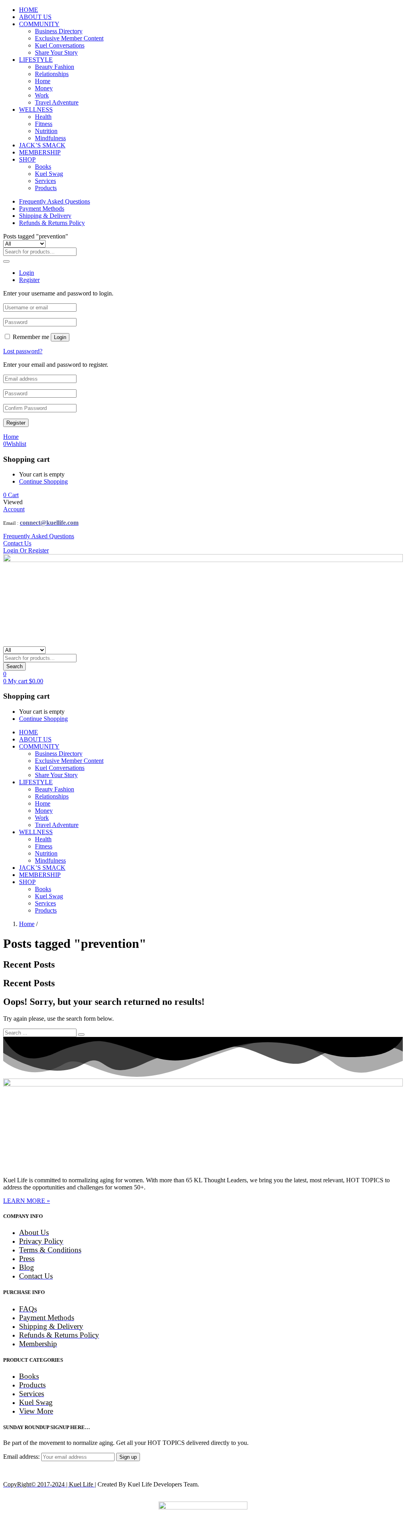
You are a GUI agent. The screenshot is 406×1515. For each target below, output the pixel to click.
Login (60, 337)
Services (45, 180)
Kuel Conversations (59, 45)
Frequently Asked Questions (54, 201)
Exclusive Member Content (69, 38)
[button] (11, 495)
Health (43, 116)
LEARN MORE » (26, 1200)
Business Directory (58, 31)
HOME (28, 9)
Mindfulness (50, 138)
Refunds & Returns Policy (52, 222)
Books (43, 166)
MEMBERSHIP (40, 152)
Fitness (43, 123)
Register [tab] (29, 279)
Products (46, 188)
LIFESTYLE (36, 59)
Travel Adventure (57, 102)
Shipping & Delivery (45, 215)
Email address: (22, 1456)
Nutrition (46, 131)
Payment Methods (41, 208)
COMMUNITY (39, 24)
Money (44, 88)
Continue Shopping (43, 481)
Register (15, 423)
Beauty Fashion (54, 66)
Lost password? (22, 351)
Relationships (52, 74)
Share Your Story (56, 52)
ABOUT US (35, 16)
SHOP (27, 159)
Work (42, 95)
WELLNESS (36, 109)
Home (42, 81)
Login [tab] (26, 272)
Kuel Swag (49, 173)
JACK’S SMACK (42, 145)
